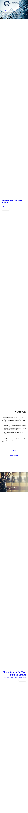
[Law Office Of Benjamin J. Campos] (13, 4)
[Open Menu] (26, 4)
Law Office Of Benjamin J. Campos (14, 10)
